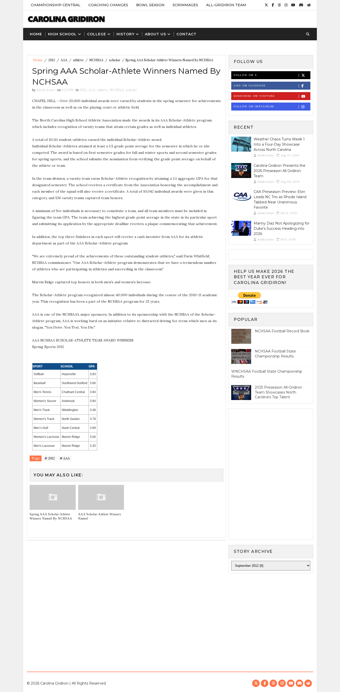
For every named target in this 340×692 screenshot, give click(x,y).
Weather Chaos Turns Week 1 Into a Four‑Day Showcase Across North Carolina (279, 144)
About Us (155, 34)
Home (36, 34)
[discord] (301, 5)
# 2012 (50, 458)
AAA (64, 60)
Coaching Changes (108, 5)
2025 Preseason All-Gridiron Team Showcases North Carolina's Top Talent (278, 392)
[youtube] (293, 5)
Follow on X (245, 75)
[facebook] (273, 5)
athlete (78, 60)
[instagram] (286, 5)
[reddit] (309, 5)
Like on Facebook (250, 85)
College (96, 34)
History (125, 34)
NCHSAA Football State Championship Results (275, 353)
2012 (51, 60)
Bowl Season (150, 5)
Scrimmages (185, 5)
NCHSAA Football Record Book (282, 331)
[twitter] (266, 5)
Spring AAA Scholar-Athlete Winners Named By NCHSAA (51, 516)
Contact (186, 34)
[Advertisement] (170, 618)
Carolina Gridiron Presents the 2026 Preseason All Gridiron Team (279, 170)
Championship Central (55, 5)
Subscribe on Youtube (254, 96)
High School (62, 34)
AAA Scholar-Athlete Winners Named (99, 516)
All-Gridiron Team (226, 5)
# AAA (65, 458)
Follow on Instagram (254, 106)
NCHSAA (96, 60)
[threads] (279, 5)
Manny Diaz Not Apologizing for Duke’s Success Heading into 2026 (281, 228)
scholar (114, 60)
